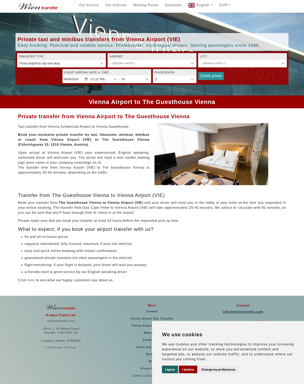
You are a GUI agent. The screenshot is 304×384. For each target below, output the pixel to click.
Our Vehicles (116, 5)
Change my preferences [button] (218, 369)
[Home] (38, 6)
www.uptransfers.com (61, 321)
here (31, 280)
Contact (152, 311)
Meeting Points (145, 5)
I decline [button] (188, 369)
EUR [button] (223, 5)
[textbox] (149, 63)
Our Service (89, 5)
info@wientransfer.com (243, 312)
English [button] (203, 5)
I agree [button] (170, 369)
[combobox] (152, 63)
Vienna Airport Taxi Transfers (152, 318)
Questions (173, 5)
